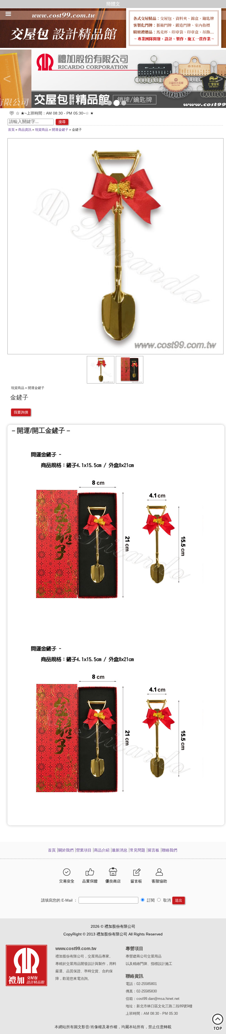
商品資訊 (24, 130)
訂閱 (150, 900)
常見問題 (137, 850)
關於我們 (66, 850)
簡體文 (113, 4)
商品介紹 (101, 850)
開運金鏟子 (60, 130)
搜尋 (62, 122)
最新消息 (119, 850)
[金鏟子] (101, 382)
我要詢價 (21, 412)
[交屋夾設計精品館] (113, 79)
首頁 (11, 130)
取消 (166, 900)
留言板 (153, 850)
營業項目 (84, 850)
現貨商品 (41, 130)
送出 (178, 900)
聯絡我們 (169, 850)
